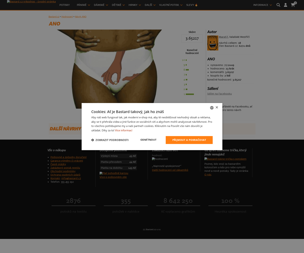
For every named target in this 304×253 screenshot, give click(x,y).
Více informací (123, 130)
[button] (110, 140)
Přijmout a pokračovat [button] (189, 140)
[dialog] (152, 126)
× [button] (216, 107)
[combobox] (212, 107)
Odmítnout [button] (148, 139)
